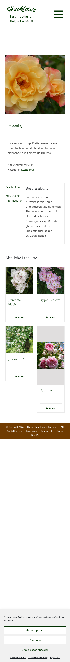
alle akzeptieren (35, 630)
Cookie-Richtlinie (18, 657)
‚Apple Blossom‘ (50, 300)
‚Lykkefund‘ (16, 359)
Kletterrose (27, 169)
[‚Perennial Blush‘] (19, 280)
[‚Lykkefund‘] (19, 339)
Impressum (55, 657)
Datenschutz (47, 430)
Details (20, 317)
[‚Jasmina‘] (50, 355)
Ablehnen (35, 639)
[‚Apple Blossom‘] (50, 280)
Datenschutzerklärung (38, 657)
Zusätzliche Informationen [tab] (13, 198)
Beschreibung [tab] (13, 187)
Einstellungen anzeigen (35, 649)
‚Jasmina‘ (46, 390)
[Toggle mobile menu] (59, 14)
